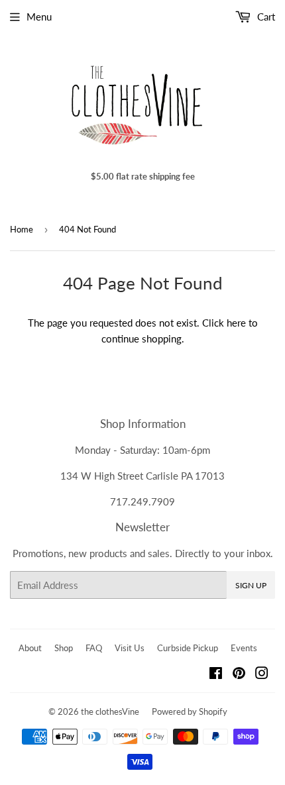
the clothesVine (110, 711)
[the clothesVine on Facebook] (216, 674)
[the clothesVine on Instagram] (261, 674)
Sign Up (250, 585)
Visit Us (129, 648)
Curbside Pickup (187, 648)
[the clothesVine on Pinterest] (239, 674)
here (236, 323)
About (30, 648)
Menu (39, 17)
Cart (265, 17)
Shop (63, 648)
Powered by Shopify (189, 711)
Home (21, 229)
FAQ (94, 648)
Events (244, 648)
